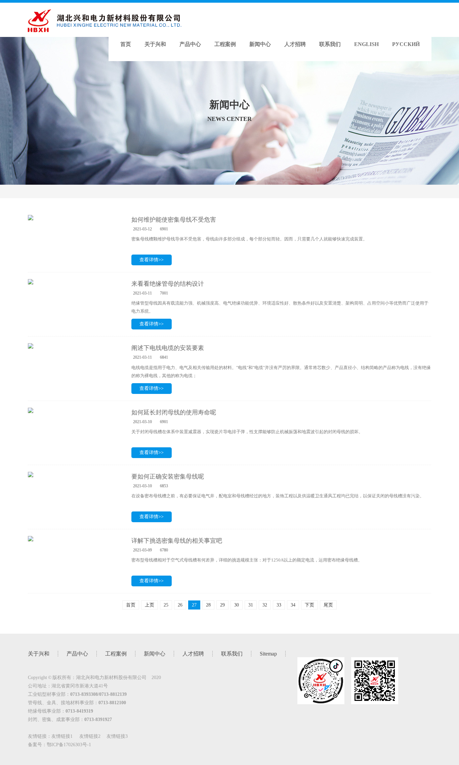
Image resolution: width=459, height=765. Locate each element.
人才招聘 (295, 44)
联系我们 (330, 44)
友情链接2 (89, 736)
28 (208, 605)
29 (222, 605)
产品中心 (190, 44)
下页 (309, 605)
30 (236, 605)
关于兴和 (155, 44)
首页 (125, 44)
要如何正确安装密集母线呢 (167, 476)
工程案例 (225, 44)
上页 (149, 605)
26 (180, 605)
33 (279, 605)
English (366, 44)
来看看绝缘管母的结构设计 (167, 283)
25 (166, 605)
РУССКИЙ (406, 44)
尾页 (328, 605)
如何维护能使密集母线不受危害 (173, 219)
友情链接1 (62, 736)
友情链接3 (117, 736)
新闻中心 (260, 44)
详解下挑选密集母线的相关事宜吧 (176, 540)
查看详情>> (151, 259)
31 (250, 605)
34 (293, 605)
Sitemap (268, 654)
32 (264, 605)
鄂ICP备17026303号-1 (69, 744)
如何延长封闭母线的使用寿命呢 (173, 412)
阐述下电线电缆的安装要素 (167, 348)
